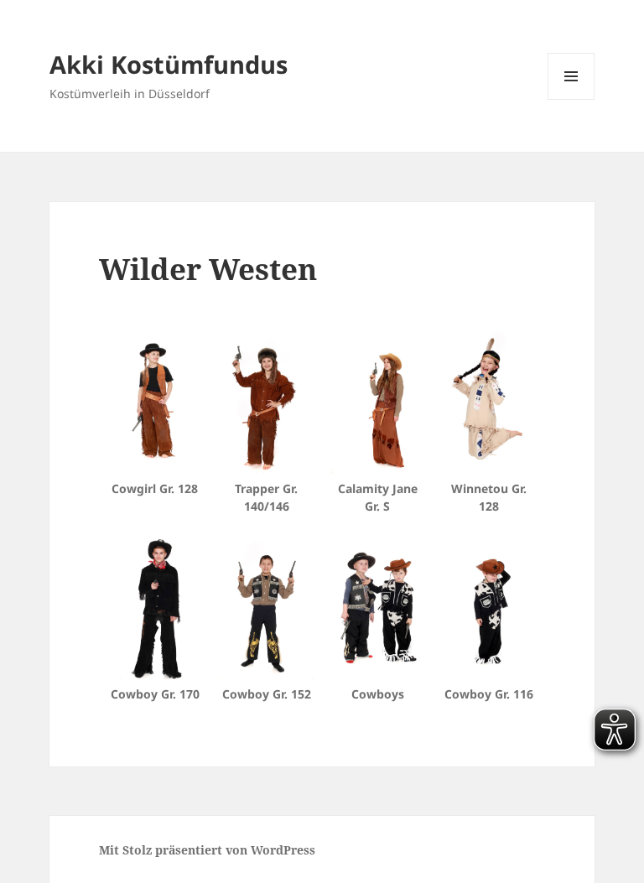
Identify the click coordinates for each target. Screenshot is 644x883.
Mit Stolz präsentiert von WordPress (207, 850)
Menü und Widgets (571, 99)
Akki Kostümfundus (168, 64)
